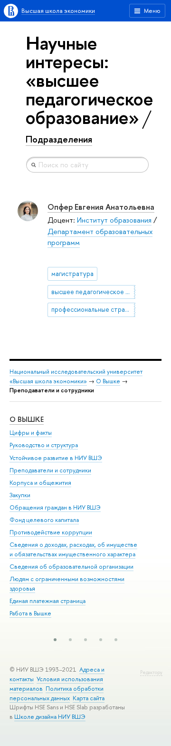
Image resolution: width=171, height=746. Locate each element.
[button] (55, 639)
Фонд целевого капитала (44, 520)
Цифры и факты (31, 433)
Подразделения (59, 139)
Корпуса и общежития (40, 483)
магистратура (72, 273)
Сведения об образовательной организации (71, 566)
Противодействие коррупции (51, 532)
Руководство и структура (44, 445)
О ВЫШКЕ (27, 419)
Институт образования (114, 220)
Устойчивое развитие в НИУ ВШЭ (56, 458)
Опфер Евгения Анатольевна (101, 206)
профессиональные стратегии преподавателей (93, 309)
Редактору (151, 672)
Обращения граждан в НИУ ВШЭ (55, 507)
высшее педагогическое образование (93, 291)
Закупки (20, 495)
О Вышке (108, 381)
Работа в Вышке (30, 613)
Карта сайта (88, 698)
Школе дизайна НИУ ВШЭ (50, 717)
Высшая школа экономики (58, 11)
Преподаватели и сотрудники (50, 470)
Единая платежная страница (48, 601)
